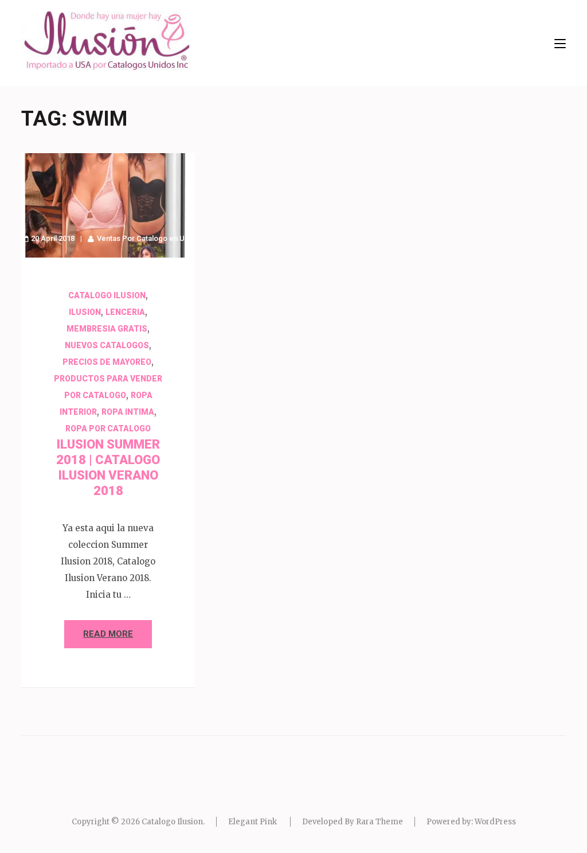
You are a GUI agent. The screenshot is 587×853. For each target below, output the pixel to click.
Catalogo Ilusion (107, 295)
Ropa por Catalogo (108, 428)
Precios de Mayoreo (106, 362)
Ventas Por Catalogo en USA (145, 238)
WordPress (495, 822)
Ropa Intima (127, 411)
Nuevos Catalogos (107, 345)
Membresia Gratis (106, 328)
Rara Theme (379, 822)
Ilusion (85, 312)
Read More (108, 634)
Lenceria (125, 312)
